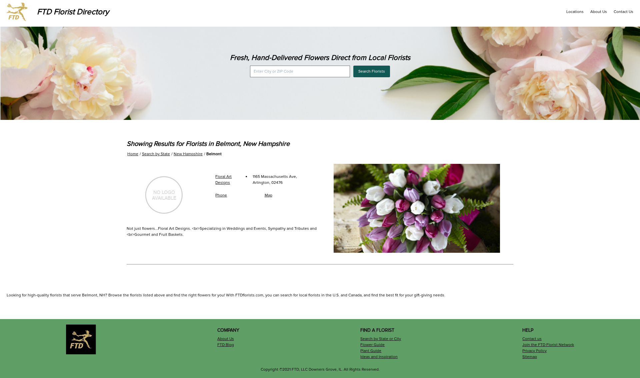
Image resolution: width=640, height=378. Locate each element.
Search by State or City (380, 338)
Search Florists (371, 71)
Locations (575, 11)
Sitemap (529, 356)
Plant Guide (370, 350)
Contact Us (623, 11)
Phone (221, 195)
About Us (598, 11)
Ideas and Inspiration (379, 356)
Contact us (532, 338)
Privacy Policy (534, 350)
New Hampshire (188, 154)
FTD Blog (225, 344)
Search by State (156, 154)
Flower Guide (372, 344)
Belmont (214, 154)
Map (268, 195)
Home (132, 154)
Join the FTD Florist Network (548, 344)
